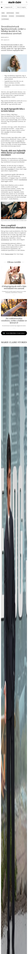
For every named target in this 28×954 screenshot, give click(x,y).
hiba (16, 119)
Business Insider (9, 254)
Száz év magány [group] (21, 7)
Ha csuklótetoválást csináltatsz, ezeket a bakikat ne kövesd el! (14, 320)
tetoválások (11, 169)
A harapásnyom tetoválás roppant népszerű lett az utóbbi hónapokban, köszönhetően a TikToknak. (14, 292)
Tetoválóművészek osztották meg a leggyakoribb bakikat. (14, 325)
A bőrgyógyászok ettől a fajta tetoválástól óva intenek (14, 287)
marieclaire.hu (5, 37)
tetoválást (19, 141)
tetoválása (3, 97)
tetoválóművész (20, 16)
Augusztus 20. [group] (9, 7)
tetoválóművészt (5, 239)
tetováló (11, 16)
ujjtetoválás (5, 19)
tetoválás (4, 16)
